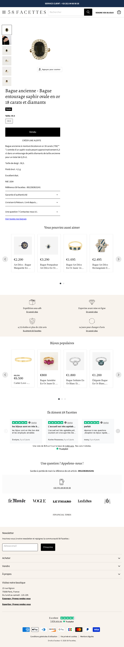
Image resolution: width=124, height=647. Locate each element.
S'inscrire (48, 547)
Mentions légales (87, 636)
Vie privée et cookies (69, 636)
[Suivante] (118, 259)
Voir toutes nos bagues (15, 219)
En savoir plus (32, 311)
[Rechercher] (88, 12)
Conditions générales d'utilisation (43, 636)
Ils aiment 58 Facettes (32, 330)
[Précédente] (5, 259)
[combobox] (66, 12)
